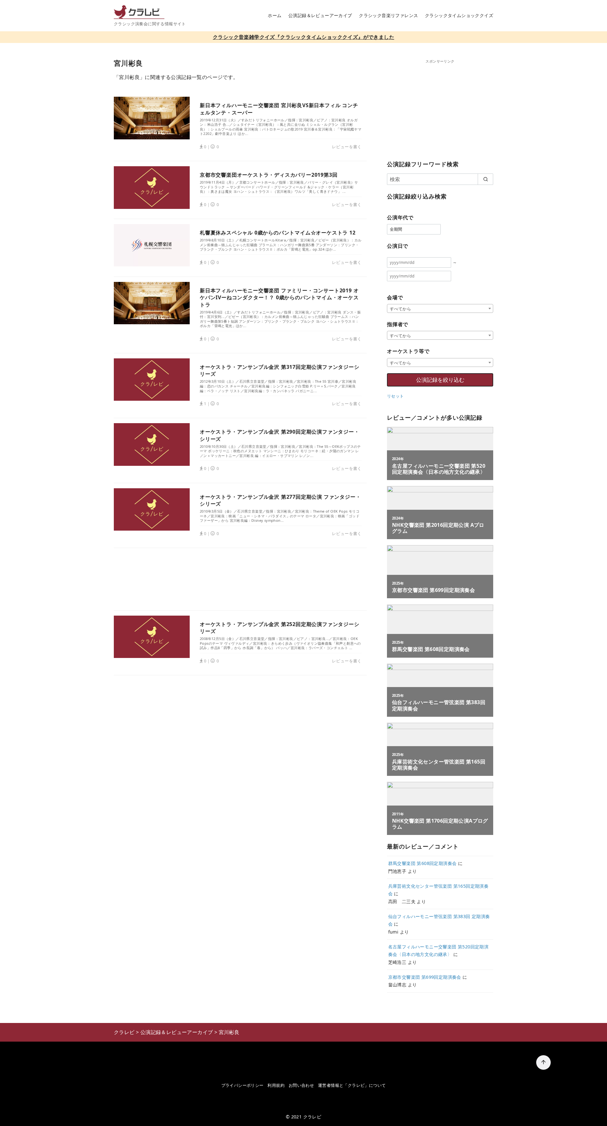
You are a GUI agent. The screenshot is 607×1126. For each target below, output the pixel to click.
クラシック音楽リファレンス (388, 15)
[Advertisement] (240, 579)
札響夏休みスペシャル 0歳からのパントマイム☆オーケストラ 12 (278, 232)
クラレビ (312, 1117)
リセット (395, 396)
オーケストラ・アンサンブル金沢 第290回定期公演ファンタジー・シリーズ (279, 435)
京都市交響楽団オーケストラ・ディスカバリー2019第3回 (268, 174)
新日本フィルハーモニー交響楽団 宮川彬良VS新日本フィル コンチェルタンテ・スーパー (279, 109)
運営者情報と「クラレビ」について (352, 1085)
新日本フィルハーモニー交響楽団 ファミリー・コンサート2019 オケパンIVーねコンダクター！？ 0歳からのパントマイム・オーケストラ (279, 297)
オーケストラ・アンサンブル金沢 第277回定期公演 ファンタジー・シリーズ (280, 500)
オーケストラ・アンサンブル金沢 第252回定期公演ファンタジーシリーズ (279, 628)
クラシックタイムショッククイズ (459, 15)
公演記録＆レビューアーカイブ (320, 15)
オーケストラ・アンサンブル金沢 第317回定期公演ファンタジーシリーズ (279, 370)
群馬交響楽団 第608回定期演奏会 (422, 863)
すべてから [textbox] (400, 309)
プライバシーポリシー (242, 1085)
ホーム (274, 15)
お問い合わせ (301, 1085)
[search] (485, 179)
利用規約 (276, 1085)
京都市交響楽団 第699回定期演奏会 (424, 977)
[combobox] (440, 308)
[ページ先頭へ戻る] (543, 1062)
